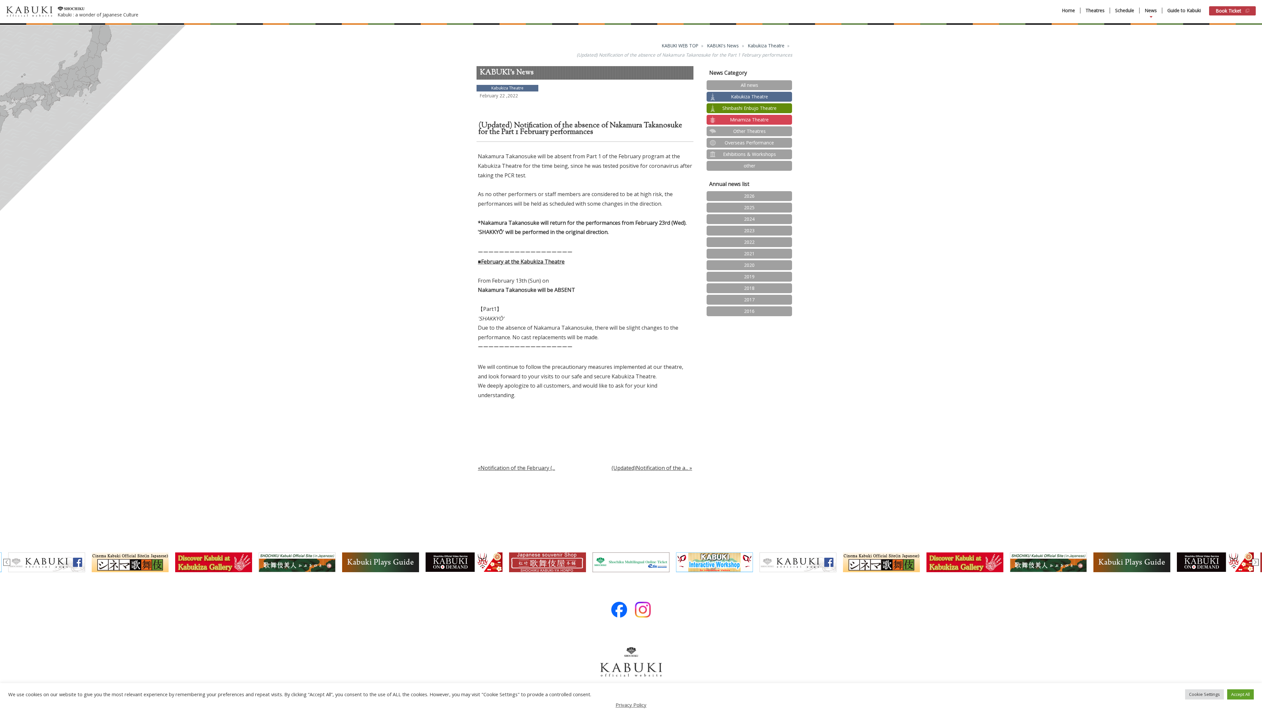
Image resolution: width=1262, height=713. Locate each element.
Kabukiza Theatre (766, 45)
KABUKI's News (723, 45)
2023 (749, 230)
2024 (749, 219)
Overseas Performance (749, 143)
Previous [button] (6, 562)
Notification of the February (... (517, 467)
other (749, 166)
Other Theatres (749, 131)
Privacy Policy (631, 704)
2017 (749, 299)
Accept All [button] (1240, 694)
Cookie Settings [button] (1204, 694)
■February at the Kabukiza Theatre (521, 261)
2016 (749, 311)
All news (749, 85)
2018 (749, 288)
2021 (749, 253)
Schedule (1124, 10)
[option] (464, 562)
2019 (749, 276)
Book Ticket (1228, 11)
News (1151, 10)
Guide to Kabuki (1184, 10)
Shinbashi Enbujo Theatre (749, 108)
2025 (749, 207)
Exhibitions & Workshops (749, 154)
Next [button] (1255, 562)
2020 (749, 265)
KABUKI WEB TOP (680, 45)
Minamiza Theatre (749, 119)
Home (1068, 10)
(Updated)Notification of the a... (650, 467)
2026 (749, 196)
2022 (749, 242)
